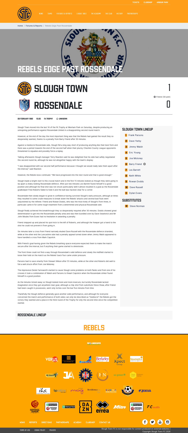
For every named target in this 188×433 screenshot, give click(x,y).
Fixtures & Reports (64, 14)
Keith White (135, 176)
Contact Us (104, 422)
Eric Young (134, 153)
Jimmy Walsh (136, 147)
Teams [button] (49, 14)
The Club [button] (108, 14)
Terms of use (25, 430)
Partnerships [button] (132, 14)
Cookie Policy (40, 430)
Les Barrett (134, 170)
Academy (77, 422)
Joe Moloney (136, 158)
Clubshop (148, 2)
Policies (53, 430)
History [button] (120, 14)
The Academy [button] (96, 14)
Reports (33, 422)
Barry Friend (135, 164)
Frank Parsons (136, 135)
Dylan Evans (135, 193)
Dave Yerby (135, 141)
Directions (47, 422)
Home (20, 26)
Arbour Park (162, 2)
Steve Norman (137, 206)
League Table (82, 14)
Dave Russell (136, 187)
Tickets (136, 2)
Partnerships (62, 422)
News (41, 14)
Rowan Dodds (136, 181)
